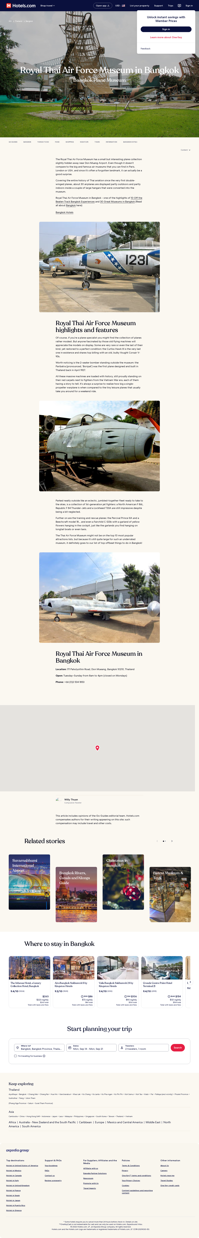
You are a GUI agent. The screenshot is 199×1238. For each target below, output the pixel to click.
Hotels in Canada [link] (14, 1175)
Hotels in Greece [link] (14, 1210)
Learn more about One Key (166, 37)
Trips (170, 5)
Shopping (70, 142)
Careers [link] (163, 1170)
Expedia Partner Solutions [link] (95, 1173)
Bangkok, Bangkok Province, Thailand (42, 1049)
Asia (11, 1112)
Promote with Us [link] (91, 1183)
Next (170, 841)
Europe (99, 1122)
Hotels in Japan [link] (13, 1200)
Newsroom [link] (88, 1178)
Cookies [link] (125, 1185)
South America (31, 1126)
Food (57, 142)
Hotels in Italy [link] (12, 1180)
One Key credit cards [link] (169, 1185)
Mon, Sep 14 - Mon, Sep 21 (88, 1049)
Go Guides (13, 142)
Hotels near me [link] (167, 1175)
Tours (97, 142)
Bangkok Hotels (130, 142)
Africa (12, 1122)
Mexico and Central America (125, 1122)
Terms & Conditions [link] (131, 1165)
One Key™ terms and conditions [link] (136, 1175)
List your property (139, 5)
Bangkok (29, 21)
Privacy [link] (125, 1170)
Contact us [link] (50, 1175)
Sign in (189, 5)
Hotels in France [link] (13, 1190)
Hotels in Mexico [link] (13, 1170)
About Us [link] (164, 1165)
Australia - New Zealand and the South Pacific (47, 1122)
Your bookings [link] (51, 1165)
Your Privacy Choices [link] (131, 1180)
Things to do (43, 142)
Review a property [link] (53, 1180)
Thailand (18, 21)
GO (10, 21)
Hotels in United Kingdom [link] (18, 1185)
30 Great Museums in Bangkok (117, 201)
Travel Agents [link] (89, 1188)
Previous (157, 841)
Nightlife (84, 142)
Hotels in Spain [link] (13, 1195)
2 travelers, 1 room (135, 1049)
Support (158, 5)
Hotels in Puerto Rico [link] (15, 1205)
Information (111, 142)
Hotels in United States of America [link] (22, 1165)
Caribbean (85, 1122)
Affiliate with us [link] (90, 1168)
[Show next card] (190, 981)
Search (178, 1047)
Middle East (153, 1122)
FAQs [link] (47, 1170)
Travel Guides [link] (166, 1180)
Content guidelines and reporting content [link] (137, 1191)
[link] (166, 48)
